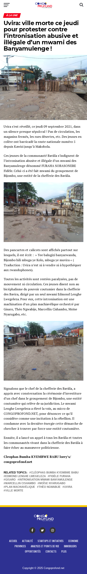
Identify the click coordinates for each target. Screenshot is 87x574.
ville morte (14, 490)
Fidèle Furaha (59, 476)
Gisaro (10, 480)
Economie (73, 541)
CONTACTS (51, 551)
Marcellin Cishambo (20, 483)
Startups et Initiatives (51, 541)
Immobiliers (70, 546)
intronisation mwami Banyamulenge (46, 480)
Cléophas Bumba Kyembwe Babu (55, 472)
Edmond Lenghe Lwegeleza (25, 476)
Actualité (27, 541)
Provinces (20, 546)
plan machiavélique (20, 487)
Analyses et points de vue (45, 546)
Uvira (68, 487)
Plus (64, 551)
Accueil (13, 541)
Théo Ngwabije (49, 487)
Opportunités (33, 551)
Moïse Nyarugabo (52, 483)
